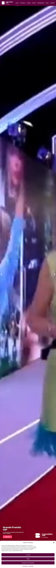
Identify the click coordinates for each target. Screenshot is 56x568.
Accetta (28, 555)
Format (34, 3)
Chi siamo (22, 3)
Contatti (52, 3)
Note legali (31, 566)
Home (17, 3)
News (47, 3)
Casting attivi (40, 3)
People (28, 3)
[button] (54, 542)
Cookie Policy (25, 566)
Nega (28, 559)
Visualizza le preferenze (28, 563)
